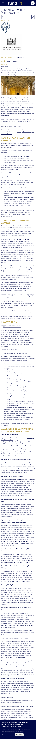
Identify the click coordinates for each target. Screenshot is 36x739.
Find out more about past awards (11, 126)
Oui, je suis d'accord (8, 735)
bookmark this (2, 12)
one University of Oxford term (14, 470)
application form (11, 353)
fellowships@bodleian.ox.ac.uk (20, 360)
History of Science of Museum (25, 531)
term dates (17, 245)
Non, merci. (19, 734)
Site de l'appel (6, 17)
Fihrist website (18, 510)
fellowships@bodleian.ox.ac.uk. (12, 327)
